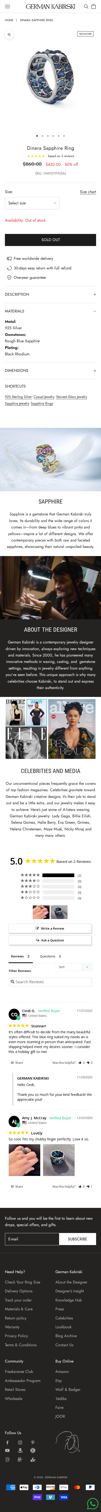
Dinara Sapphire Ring (36, 20)
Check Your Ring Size (22, 1282)
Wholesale (13, 1398)
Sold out (50, 240)
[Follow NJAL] (20, 1459)
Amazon (62, 1371)
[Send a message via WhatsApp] (93, 1504)
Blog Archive (66, 1336)
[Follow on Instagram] (20, 1442)
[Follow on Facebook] (7, 1442)
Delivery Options (18, 1291)
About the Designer (71, 1282)
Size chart (88, 192)
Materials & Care (19, 1309)
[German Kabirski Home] (75, 1442)
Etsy (58, 1380)
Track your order (18, 1300)
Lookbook (63, 1327)
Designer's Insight (69, 1291)
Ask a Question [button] (52, 940)
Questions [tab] (47, 956)
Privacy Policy (16, 1336)
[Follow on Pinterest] (32, 1442)
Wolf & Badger (67, 1389)
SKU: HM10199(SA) (50, 173)
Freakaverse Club (19, 1371)
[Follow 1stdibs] (7, 1459)
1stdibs (60, 1398)
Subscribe (77, 1239)
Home (9, 20)
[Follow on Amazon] (20, 1450)
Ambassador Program (22, 1380)
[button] (81, 1063)
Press (59, 1309)
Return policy (15, 1318)
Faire (59, 1407)
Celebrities (64, 1318)
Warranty (12, 1327)
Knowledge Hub (68, 1300)
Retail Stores (15, 1389)
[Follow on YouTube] (7, 1450)
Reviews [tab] (17, 956)
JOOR (60, 1416)
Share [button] (18, 1063)
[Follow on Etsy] (32, 1450)
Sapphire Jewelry (17, 403)
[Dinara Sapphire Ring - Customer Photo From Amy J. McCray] (41, 912)
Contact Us (64, 1345)
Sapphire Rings (42, 403)
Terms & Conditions (21, 1345)
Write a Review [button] (52, 928)
